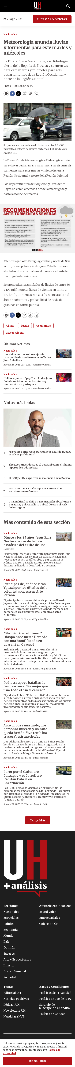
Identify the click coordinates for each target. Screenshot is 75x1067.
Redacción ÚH (40, 570)
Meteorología (15, 332)
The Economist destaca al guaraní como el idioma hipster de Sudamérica (40, 466)
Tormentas (43, 325)
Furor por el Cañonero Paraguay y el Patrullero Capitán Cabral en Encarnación (22, 777)
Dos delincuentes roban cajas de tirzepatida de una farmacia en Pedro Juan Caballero (27, 357)
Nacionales (10, 34)
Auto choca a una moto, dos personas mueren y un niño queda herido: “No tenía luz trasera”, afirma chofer (25, 731)
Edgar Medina (40, 619)
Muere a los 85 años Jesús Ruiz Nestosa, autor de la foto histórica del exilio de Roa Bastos (27, 543)
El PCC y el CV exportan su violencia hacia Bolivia (39, 478)
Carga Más (38, 820)
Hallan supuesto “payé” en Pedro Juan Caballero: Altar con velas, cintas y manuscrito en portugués (27, 381)
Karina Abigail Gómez (44, 668)
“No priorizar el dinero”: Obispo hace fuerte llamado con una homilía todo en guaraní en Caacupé (25, 639)
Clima (10, 325)
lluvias (25, 325)
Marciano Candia (42, 364)
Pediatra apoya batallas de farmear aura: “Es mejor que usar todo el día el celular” (25, 686)
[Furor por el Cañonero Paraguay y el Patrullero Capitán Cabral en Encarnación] (64, 770)
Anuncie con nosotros (55, 906)
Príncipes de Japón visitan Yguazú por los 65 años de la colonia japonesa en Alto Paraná (25, 589)
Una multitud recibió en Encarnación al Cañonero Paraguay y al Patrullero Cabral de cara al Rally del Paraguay (40, 504)
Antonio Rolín (41, 804)
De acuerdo (37, 1061)
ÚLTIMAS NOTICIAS (52, 19)
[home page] (37, 6)
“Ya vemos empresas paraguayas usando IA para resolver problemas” (40, 453)
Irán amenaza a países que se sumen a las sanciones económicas (35, 490)
